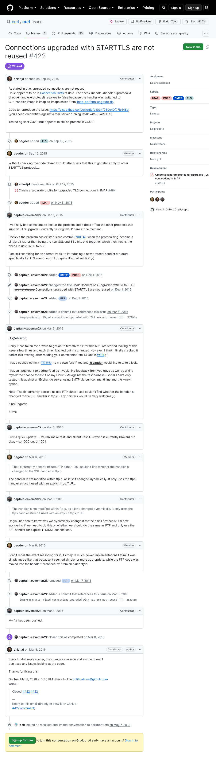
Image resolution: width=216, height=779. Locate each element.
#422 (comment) (23, 708)
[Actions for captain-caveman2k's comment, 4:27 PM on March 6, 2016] (139, 499)
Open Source (99, 7)
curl (15, 21)
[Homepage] (10, 7)
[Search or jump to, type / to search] (163, 7)
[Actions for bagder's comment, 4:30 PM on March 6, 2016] (139, 545)
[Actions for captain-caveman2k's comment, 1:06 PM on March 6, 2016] (139, 427)
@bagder (96, 362)
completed (75, 637)
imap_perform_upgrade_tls (95, 102)
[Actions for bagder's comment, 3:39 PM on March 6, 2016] (139, 457)
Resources (72, 7)
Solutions (48, 7)
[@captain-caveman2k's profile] (9, 215)
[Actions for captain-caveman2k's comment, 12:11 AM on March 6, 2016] (139, 328)
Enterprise (126, 7)
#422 (26, 691)
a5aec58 (131, 599)
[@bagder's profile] (9, 153)
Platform (26, 7)
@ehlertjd (19, 338)
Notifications (143, 21)
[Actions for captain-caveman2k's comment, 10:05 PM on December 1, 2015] (139, 215)
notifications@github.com (90, 679)
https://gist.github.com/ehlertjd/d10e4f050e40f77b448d (89, 109)
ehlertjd (19, 79)
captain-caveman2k (28, 215)
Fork (169, 21)
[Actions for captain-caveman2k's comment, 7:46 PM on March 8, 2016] (139, 611)
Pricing (148, 7)
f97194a (131, 317)
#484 (100, 355)
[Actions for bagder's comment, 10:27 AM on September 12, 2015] (139, 153)
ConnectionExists (52, 93)
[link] (22, 141)
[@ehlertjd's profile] (9, 78)
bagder (19, 153)
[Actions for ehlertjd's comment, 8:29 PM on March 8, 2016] (139, 650)
